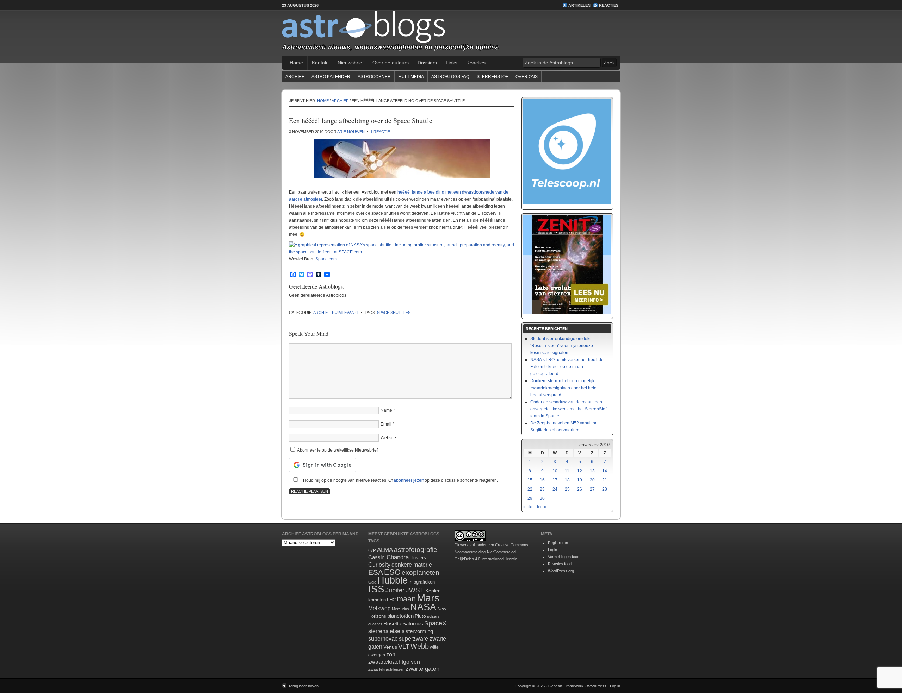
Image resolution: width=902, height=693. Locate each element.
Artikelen (579, 5)
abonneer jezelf (409, 480)
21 (604, 480)
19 (579, 480)
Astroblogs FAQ (450, 76)
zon (390, 654)
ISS (376, 589)
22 (529, 489)
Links (451, 62)
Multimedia (411, 76)
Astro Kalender (330, 76)
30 (542, 498)
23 (542, 489)
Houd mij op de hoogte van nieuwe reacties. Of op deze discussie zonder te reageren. (400, 480)
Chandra (398, 557)
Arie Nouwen (351, 132)
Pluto (420, 616)
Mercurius (400, 609)
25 (567, 489)
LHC (391, 600)
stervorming (419, 631)
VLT (403, 646)
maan (406, 598)
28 (604, 489)
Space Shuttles (393, 312)
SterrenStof (492, 76)
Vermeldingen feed (563, 557)
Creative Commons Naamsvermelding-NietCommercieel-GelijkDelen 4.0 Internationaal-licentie (491, 552)
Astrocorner (374, 76)
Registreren (558, 543)
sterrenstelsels (386, 631)
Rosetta (392, 623)
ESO (392, 572)
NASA (423, 607)
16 (542, 480)
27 (592, 489)
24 (554, 489)
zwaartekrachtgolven (394, 662)
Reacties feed (560, 564)
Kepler (432, 590)
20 (592, 480)
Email (386, 424)
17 (554, 480)
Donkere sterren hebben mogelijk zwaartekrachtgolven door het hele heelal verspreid (563, 387)
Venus (390, 647)
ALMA (385, 550)
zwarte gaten (422, 669)
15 (529, 480)
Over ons (526, 76)
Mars (428, 598)
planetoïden (400, 616)
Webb (419, 646)
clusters (418, 557)
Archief (294, 76)
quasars (375, 624)
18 (567, 480)
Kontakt (320, 62)
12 (579, 470)
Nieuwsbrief (351, 62)
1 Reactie (380, 132)
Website (388, 437)
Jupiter (394, 590)
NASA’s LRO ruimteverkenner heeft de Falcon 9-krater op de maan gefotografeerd (567, 366)
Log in (615, 686)
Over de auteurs (390, 62)
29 (529, 498)
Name (386, 410)
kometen (377, 600)
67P (372, 550)
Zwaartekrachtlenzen (386, 669)
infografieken (422, 582)
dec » (541, 506)
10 (554, 470)
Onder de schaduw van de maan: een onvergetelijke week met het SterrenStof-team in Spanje (569, 408)
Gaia (372, 582)
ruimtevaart (345, 312)
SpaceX (435, 623)
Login (552, 550)
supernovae (383, 639)
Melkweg (379, 608)
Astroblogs (451, 33)
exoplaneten (420, 572)
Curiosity (379, 565)
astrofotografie (415, 549)
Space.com (326, 259)
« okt (527, 506)
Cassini (376, 557)
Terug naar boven (303, 686)
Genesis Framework (565, 686)
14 (604, 470)
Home (296, 62)
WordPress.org (561, 571)
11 (567, 470)
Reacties (608, 5)
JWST (415, 590)
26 (579, 489)
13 (592, 470)
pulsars (433, 616)
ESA (375, 572)
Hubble (392, 580)
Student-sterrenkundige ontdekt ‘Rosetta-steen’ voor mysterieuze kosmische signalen (561, 345)
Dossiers (427, 62)
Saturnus (412, 623)
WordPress (596, 686)
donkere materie (411, 565)
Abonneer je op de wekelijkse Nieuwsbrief (337, 450)
